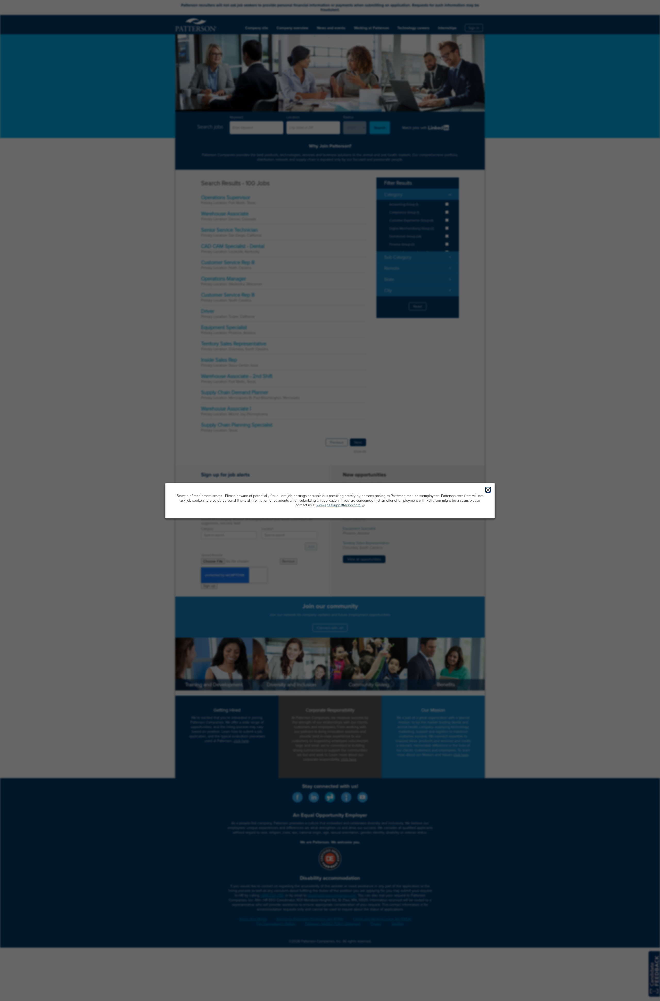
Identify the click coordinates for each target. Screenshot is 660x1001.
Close (488, 489)
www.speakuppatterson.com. (339, 505)
